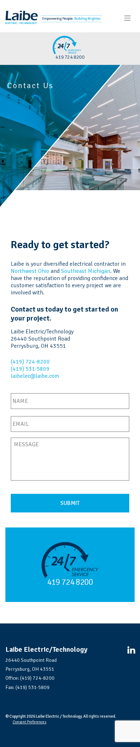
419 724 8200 (70, 582)
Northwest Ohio (30, 271)
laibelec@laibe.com (35, 376)
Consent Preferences (29, 722)
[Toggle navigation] (127, 18)
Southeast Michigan (85, 271)
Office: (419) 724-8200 (30, 678)
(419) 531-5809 (30, 368)
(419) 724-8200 (30, 361)
